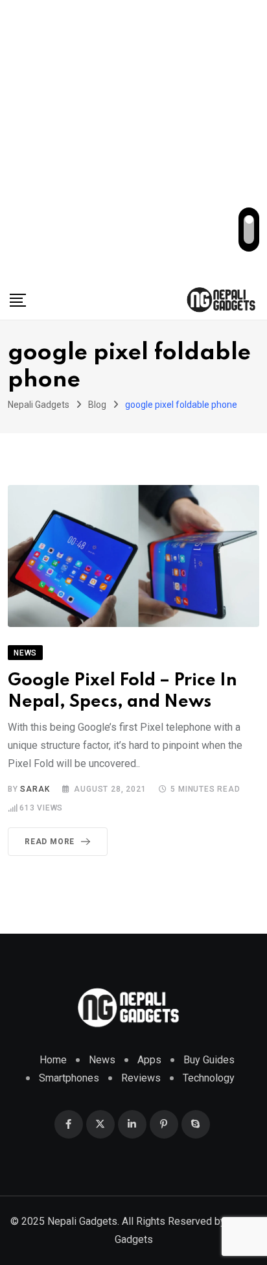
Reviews (141, 1078)
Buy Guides (209, 1060)
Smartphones (69, 1078)
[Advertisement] (133, 140)
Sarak (34, 789)
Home (53, 1060)
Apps (149, 1060)
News (102, 1060)
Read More (50, 841)
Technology (209, 1078)
